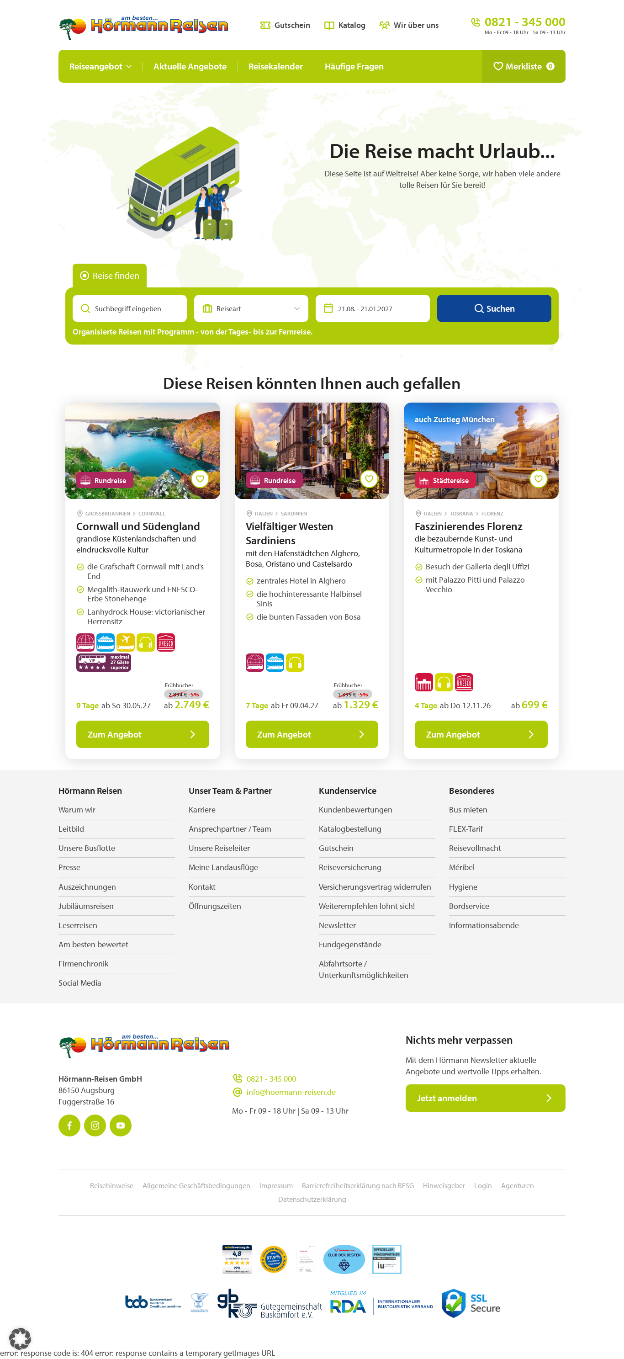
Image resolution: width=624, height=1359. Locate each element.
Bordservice (469, 906)
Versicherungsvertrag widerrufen (375, 886)
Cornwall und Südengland (138, 526)
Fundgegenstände (350, 944)
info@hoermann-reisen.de (291, 1092)
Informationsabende (484, 925)
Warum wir (76, 809)
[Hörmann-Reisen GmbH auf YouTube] (121, 1125)
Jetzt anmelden (447, 1098)
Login (483, 1185)
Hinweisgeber (444, 1185)
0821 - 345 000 (271, 1078)
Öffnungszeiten (215, 906)
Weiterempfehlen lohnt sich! (367, 906)
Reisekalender (276, 66)
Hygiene (463, 886)
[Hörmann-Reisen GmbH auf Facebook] (69, 1125)
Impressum (276, 1185)
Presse (69, 867)
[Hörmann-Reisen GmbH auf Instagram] (95, 1125)
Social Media (79, 982)
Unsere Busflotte (86, 848)
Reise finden (116, 275)
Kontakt (202, 886)
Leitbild (71, 828)
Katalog (351, 25)
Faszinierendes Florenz (469, 526)
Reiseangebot (95, 66)
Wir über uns (416, 25)
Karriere (202, 809)
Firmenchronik (83, 963)
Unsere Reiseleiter (219, 848)
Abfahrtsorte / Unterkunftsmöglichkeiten (363, 969)
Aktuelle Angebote (190, 66)
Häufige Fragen (354, 66)
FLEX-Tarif (466, 828)
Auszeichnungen (87, 886)
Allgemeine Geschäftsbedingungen (196, 1185)
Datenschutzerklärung (312, 1199)
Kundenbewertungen (355, 809)
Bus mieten (468, 809)
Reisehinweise (111, 1185)
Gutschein (292, 25)
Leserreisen (77, 925)
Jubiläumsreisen (86, 906)
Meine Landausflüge (223, 867)
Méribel (462, 867)
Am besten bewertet (93, 944)
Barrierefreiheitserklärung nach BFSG (358, 1185)
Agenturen (517, 1185)
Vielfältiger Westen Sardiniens (289, 533)
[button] (20, 1339)
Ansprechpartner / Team (230, 828)
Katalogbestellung (350, 828)
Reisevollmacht (475, 848)
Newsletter (337, 925)
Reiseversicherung (350, 867)
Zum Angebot (115, 734)
